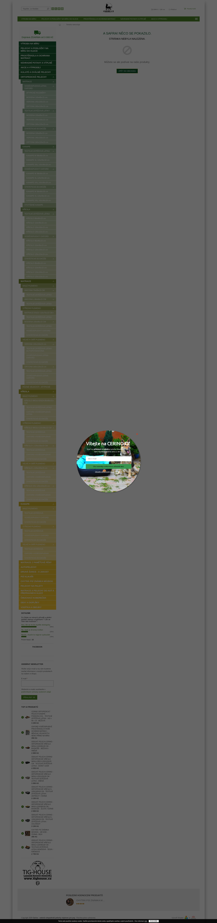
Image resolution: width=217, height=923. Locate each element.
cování (107, 472)
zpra (103, 472)
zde (146, 921)
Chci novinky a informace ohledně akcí (108, 466)
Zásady (98, 472)
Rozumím (153, 921)
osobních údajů (116, 472)
